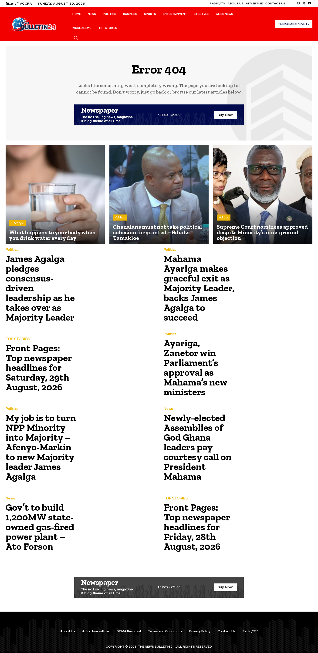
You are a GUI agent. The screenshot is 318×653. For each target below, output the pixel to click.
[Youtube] (309, 3)
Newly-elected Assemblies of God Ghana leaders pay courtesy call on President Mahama (198, 447)
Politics (120, 217)
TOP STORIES (18, 339)
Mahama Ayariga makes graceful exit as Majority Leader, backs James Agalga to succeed (199, 288)
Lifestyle (17, 223)
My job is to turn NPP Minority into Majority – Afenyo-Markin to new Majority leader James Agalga (41, 447)
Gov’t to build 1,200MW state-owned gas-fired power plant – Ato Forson (40, 526)
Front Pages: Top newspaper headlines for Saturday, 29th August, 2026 (39, 367)
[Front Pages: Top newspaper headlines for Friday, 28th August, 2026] (275, 525)
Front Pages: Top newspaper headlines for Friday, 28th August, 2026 (197, 526)
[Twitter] (304, 3)
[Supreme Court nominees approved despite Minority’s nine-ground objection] (262, 194)
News (168, 409)
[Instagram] (298, 3)
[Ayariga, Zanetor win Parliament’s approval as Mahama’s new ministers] (275, 366)
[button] (76, 38)
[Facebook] (293, 3)
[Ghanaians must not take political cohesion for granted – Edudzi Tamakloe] (159, 194)
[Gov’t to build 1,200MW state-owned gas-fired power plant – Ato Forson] (117, 525)
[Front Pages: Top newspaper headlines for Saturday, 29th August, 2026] (117, 366)
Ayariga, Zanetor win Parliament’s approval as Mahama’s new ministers (195, 367)
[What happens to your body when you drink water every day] (55, 194)
